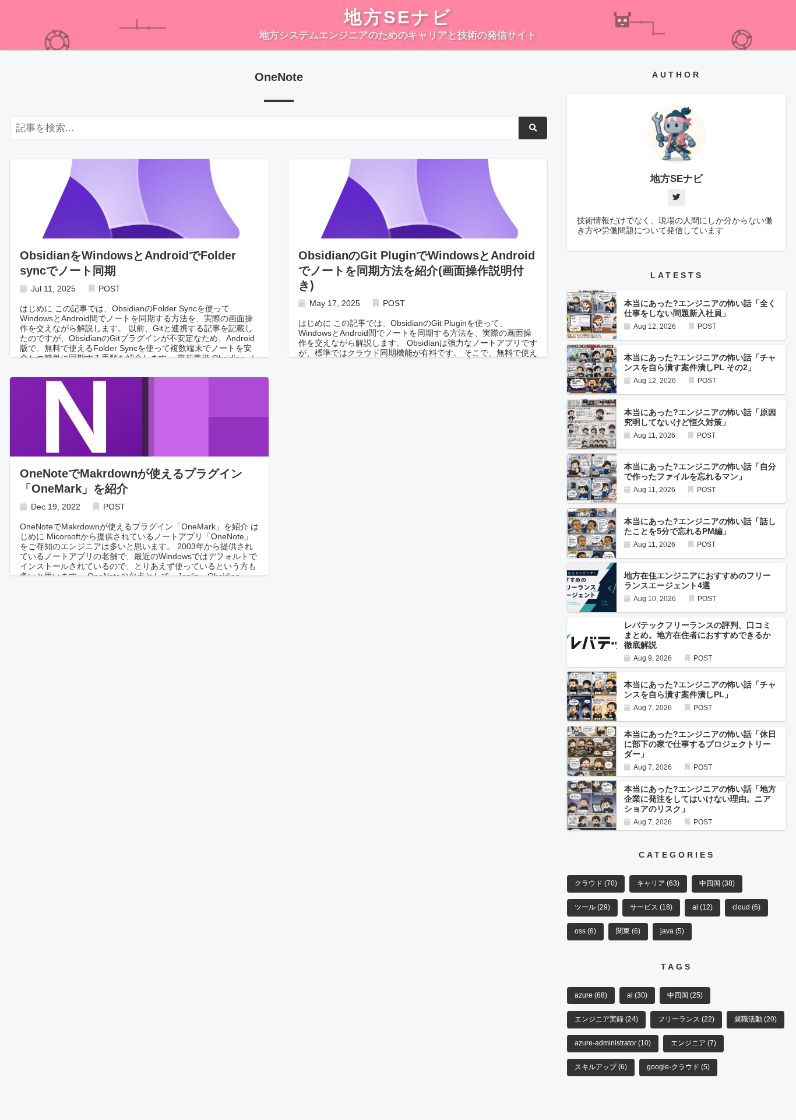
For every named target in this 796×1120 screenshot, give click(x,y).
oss (585, 931)
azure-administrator (613, 1043)
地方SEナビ (398, 17)
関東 (628, 931)
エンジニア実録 (606, 1019)
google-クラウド (678, 1067)
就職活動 (755, 1019)
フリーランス (686, 1019)
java (672, 931)
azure (591, 995)
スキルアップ (601, 1067)
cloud (746, 907)
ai (702, 907)
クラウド (596, 883)
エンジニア (693, 1043)
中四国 (717, 883)
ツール (592, 907)
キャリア (658, 883)
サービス (651, 907)
